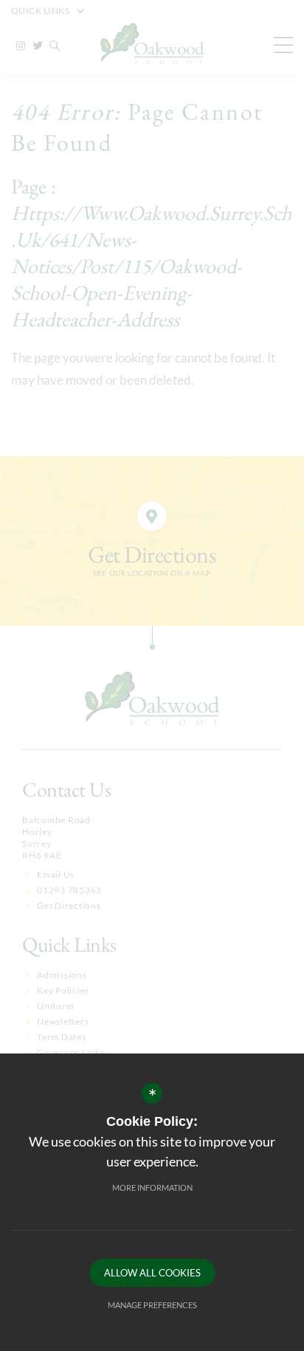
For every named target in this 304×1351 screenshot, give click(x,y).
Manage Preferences (152, 1305)
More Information (152, 1187)
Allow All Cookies (152, 1273)
